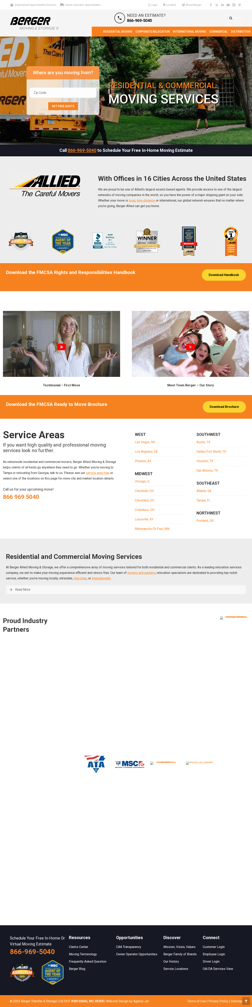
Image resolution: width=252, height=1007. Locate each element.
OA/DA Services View (218, 969)
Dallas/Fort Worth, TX (211, 451)
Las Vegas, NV (145, 442)
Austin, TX (203, 442)
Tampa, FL (203, 500)
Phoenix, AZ (143, 461)
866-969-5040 (82, 150)
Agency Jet (141, 1001)
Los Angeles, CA (146, 451)
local (132, 200)
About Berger (193, 4)
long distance (146, 200)
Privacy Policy (218, 1001)
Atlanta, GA (203, 491)
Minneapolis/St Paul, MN (152, 529)
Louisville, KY (144, 519)
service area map (97, 473)
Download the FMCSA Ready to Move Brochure (56, 404)
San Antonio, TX (207, 470)
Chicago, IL (142, 481)
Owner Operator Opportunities (83, 4)
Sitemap (236, 1001)
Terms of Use (196, 1001)
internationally (101, 578)
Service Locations (175, 969)
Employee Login (214, 954)
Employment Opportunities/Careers (35, 4)
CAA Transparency (128, 947)
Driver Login (211, 961)
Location (170, 4)
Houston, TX (204, 461)
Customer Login (214, 947)
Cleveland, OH (144, 500)
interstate (80, 578)
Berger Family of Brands (180, 954)
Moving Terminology (83, 954)
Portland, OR (205, 521)
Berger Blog (77, 969)
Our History (171, 961)
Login (153, 4)
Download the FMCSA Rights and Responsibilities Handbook (70, 272)
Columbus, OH (144, 510)
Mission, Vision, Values (179, 947)
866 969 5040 (21, 496)
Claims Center (78, 947)
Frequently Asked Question (87, 961)
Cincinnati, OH (144, 491)
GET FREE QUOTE (63, 106)
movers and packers (141, 573)
